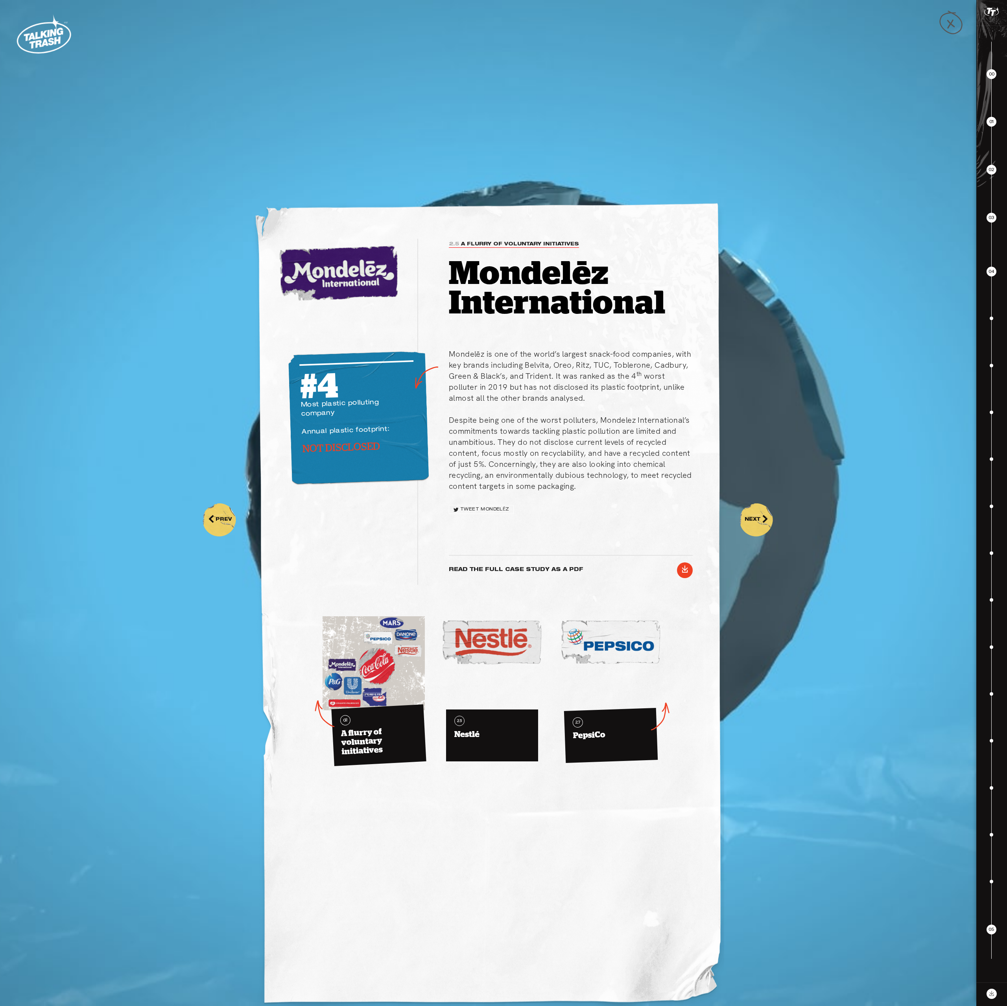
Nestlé (467, 728)
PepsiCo (589, 729)
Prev (220, 520)
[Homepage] (43, 34)
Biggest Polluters (935, 970)
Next (756, 520)
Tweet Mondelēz (484, 509)
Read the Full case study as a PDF (568, 570)
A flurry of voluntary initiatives (514, 244)
